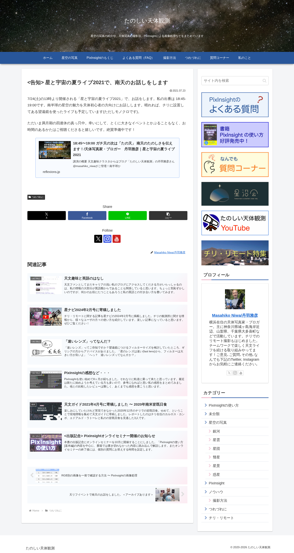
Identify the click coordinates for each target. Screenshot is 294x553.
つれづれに (38, 197)
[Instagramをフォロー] (107, 239)
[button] (168, 215)
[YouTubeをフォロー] (117, 239)
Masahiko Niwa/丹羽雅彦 (235, 315)
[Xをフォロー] (98, 239)
